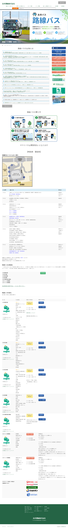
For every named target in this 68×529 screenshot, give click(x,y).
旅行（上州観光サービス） (47, 6)
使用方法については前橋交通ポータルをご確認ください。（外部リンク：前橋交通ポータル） (20, 81)
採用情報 (62, 6)
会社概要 (56, 6)
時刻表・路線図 (30, 434)
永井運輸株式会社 (8, 4)
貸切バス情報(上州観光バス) (38, 506)
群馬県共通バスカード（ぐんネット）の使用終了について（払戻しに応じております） (19, 102)
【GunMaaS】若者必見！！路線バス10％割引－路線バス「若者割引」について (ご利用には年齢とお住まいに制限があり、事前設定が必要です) (16, 91)
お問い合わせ (62, 2)
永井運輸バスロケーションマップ (8, 359)
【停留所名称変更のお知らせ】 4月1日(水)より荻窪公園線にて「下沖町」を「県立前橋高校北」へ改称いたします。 (17, 69)
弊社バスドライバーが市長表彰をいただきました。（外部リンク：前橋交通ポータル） (19, 84)
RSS (5, 526)
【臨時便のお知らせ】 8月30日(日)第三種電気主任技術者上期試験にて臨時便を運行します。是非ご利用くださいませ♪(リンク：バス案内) (22, 52)
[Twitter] (3, 526)
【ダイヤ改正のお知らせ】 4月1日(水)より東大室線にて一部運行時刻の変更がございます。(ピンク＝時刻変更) (17, 65)
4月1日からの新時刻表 (29, 303)
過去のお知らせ (7, 106)
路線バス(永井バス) (27, 506)
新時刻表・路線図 (30, 457)
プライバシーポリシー (10, 526)
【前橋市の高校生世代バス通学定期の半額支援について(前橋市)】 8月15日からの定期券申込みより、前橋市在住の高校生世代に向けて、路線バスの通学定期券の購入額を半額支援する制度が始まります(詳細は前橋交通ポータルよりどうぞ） (25, 77)
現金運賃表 (41, 302)
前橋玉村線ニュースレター (30, 312)
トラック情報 (37, 6)
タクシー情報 (30, 6)
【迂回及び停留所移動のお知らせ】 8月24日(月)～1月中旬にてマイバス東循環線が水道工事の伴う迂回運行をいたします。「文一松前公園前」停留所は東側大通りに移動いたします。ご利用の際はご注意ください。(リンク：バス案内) (25, 57)
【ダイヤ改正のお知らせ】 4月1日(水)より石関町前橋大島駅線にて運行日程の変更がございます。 (15, 72)
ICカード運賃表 (42, 347)
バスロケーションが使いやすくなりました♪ (11, 80)
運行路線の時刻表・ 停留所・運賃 (59, 51)
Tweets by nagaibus (5, 520)
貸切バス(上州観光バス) (21, 6)
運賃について (58, 65)
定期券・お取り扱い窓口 (58, 62)
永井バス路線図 (59, 54)
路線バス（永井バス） (9, 6)
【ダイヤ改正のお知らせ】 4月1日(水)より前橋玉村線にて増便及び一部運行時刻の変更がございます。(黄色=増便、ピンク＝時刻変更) (21, 61)
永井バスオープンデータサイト (29, 512)
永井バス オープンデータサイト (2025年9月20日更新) (59, 69)
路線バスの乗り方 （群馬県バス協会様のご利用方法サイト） (59, 58)
